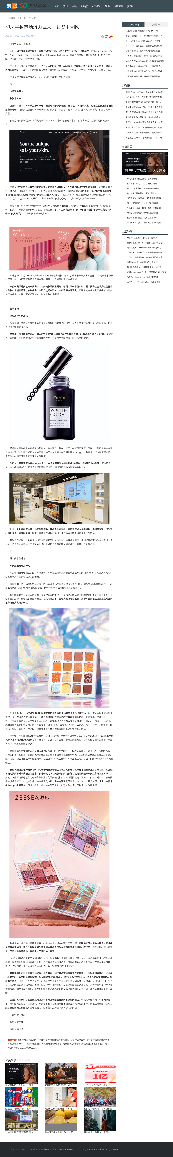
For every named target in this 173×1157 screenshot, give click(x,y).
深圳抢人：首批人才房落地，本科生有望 (144, 223)
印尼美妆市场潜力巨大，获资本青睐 (142, 179)
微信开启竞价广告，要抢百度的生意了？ (144, 36)
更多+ (130, 6)
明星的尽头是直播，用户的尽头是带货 (143, 76)
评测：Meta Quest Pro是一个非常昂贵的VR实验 (146, 272)
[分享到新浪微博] (111, 36)
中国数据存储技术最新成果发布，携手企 (144, 102)
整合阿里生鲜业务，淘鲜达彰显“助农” (143, 218)
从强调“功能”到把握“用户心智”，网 (142, 31)
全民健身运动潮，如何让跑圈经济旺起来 (144, 208)
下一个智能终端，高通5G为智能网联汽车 (144, 112)
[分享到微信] (107, 36)
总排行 (156, 24)
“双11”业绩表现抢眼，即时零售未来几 (143, 203)
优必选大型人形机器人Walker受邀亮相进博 (145, 253)
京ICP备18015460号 (19, 1149)
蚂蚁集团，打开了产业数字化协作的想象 (144, 97)
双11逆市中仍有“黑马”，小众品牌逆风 (143, 184)
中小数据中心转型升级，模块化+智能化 (143, 117)
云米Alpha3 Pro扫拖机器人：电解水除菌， (144, 282)
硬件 (107, 6)
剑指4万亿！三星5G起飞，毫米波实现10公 (145, 92)
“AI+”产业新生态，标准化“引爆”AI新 (142, 238)
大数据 (84, 6)
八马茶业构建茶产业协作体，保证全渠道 (144, 71)
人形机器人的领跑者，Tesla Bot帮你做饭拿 (144, 257)
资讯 (25, 18)
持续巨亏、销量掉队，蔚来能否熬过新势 (144, 46)
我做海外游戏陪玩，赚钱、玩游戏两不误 (144, 56)
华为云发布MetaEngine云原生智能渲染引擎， (146, 61)
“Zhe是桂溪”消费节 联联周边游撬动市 (143, 213)
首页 (56, 6)
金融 (74, 6)
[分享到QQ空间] (102, 36)
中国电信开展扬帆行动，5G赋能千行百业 (144, 107)
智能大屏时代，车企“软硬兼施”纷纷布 (143, 51)
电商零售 (118, 6)
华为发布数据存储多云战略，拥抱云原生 (144, 132)
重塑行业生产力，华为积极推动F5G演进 (144, 127)
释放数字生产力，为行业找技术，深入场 (144, 138)
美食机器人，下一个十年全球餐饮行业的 (144, 248)
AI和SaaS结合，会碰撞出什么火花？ (142, 262)
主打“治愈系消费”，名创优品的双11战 (143, 188)
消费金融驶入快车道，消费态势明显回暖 (144, 198)
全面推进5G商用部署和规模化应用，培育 (144, 122)
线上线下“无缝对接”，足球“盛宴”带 (142, 193)
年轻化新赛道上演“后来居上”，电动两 (143, 41)
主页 (19, 18)
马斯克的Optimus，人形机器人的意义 (142, 277)
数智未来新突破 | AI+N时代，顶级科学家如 (145, 243)
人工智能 (96, 6)
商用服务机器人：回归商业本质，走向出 (144, 267)
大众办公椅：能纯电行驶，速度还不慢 (143, 66)
